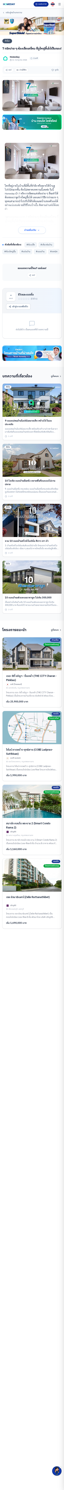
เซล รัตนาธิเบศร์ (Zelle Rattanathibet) (28, 897)
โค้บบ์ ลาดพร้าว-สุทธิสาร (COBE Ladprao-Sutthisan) (29, 752)
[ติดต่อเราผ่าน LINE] (57, 1471)
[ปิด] (61, 1467)
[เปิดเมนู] (59, 4)
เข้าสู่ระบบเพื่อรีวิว (20, 306)
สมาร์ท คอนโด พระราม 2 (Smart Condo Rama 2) (28, 825)
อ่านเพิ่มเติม (30, 230)
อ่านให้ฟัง (22, 70)
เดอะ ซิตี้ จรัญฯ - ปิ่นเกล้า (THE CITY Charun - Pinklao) (31, 678)
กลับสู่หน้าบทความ (14, 12)
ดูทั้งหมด (55, 376)
